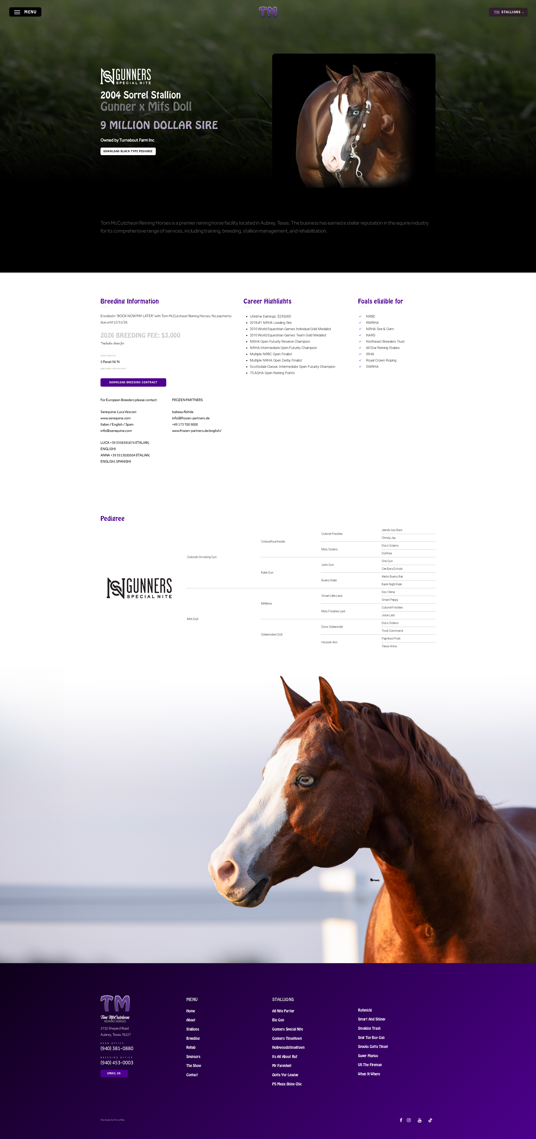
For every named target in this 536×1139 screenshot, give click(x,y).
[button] (25, 12)
